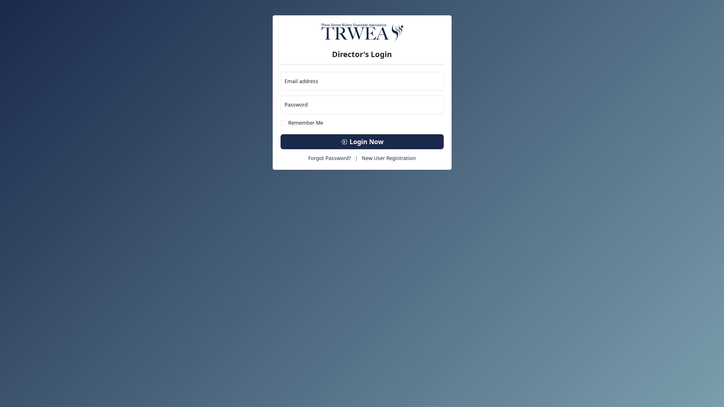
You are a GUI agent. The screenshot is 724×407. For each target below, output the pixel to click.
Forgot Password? (329, 158)
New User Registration (389, 158)
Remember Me (305, 122)
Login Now (366, 141)
